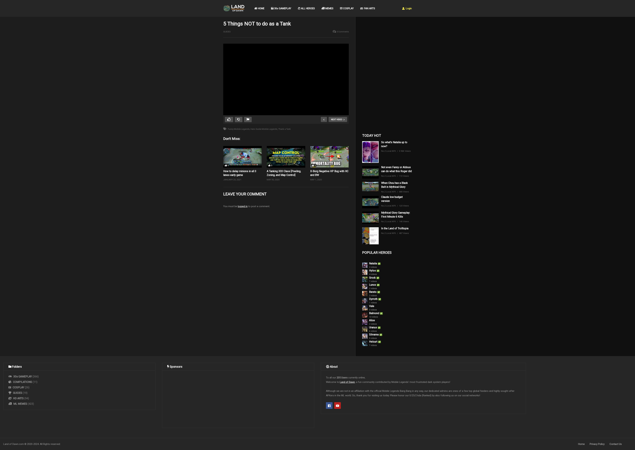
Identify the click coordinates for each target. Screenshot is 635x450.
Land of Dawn (347, 382)
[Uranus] (364, 329)
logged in (243, 206)
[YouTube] (337, 405)
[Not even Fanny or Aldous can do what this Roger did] (370, 172)
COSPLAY (348, 8)
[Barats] (364, 293)
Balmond (374, 313)
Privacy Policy (597, 444)
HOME (260, 8)
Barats (373, 291)
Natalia (373, 263)
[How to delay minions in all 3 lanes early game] (242, 157)
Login (408, 8)
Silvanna (374, 334)
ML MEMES (20, 403)
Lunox (372, 284)
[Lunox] (364, 286)
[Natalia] (364, 265)
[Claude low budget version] (370, 202)
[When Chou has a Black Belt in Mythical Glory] (370, 186)
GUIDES (227, 31)
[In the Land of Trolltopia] (370, 235)
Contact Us (616, 444)
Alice (372, 320)
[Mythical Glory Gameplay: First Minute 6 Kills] (370, 218)
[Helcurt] (364, 343)
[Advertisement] (387, 74)
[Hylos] (364, 272)
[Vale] (364, 307)
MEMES (329, 8)
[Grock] (364, 279)
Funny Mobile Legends (239, 129)
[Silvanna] (364, 336)
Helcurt (373, 341)
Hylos (372, 270)
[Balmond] (364, 315)
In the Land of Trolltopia (394, 228)
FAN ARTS (369, 8)
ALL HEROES (307, 8)
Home (581, 444)
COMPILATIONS (22, 382)
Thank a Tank (284, 129)
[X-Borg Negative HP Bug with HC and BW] (329, 157)
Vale (371, 306)
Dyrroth (373, 299)
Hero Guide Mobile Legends (264, 129)
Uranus (373, 327)
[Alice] (364, 322)
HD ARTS (18, 398)
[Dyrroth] (364, 300)
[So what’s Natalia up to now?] (370, 152)
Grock (372, 277)
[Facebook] (329, 405)
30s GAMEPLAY (282, 8)
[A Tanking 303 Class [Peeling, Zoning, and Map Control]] (286, 157)
